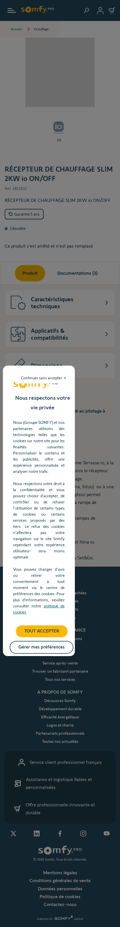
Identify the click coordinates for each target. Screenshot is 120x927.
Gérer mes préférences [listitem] (41, 646)
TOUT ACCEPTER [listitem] (41, 630)
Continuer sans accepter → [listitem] (43, 378)
